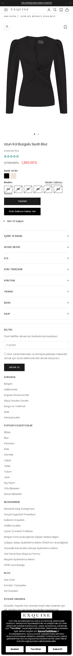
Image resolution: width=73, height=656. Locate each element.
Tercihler (36, 649)
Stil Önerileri (11, 591)
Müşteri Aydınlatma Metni (19, 559)
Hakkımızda (10, 389)
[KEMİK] (13, 175)
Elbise (7, 432)
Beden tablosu (53, 182)
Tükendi (22, 201)
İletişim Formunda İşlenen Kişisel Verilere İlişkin (31, 537)
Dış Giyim (9, 483)
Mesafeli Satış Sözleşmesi (19, 509)
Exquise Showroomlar (16, 395)
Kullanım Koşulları (14, 520)
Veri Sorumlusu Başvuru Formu (22, 553)
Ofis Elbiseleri (11, 488)
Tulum (8, 471)
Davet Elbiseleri (13, 494)
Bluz (6, 438)
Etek (6, 449)
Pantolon (9, 443)
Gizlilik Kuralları (12, 525)
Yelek (7, 466)
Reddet (15, 649)
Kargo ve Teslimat (14, 406)
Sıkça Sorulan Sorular (16, 400)
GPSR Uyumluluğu (14, 565)
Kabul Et (57, 649)
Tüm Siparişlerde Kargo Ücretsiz (36, 3)
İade (6, 412)
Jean (7, 477)
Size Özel (9, 579)
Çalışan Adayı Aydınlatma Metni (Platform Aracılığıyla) (36, 542)
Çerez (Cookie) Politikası (18, 531)
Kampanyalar (12, 417)
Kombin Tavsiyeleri (15, 585)
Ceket (7, 460)
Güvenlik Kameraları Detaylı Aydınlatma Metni (31, 548)
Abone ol (14, 367)
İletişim (8, 384)
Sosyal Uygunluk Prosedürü (19, 514)
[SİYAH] (6, 175)
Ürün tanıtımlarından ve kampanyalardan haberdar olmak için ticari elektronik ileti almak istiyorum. (35, 356)
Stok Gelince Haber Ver (22, 211)
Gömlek (8, 454)
